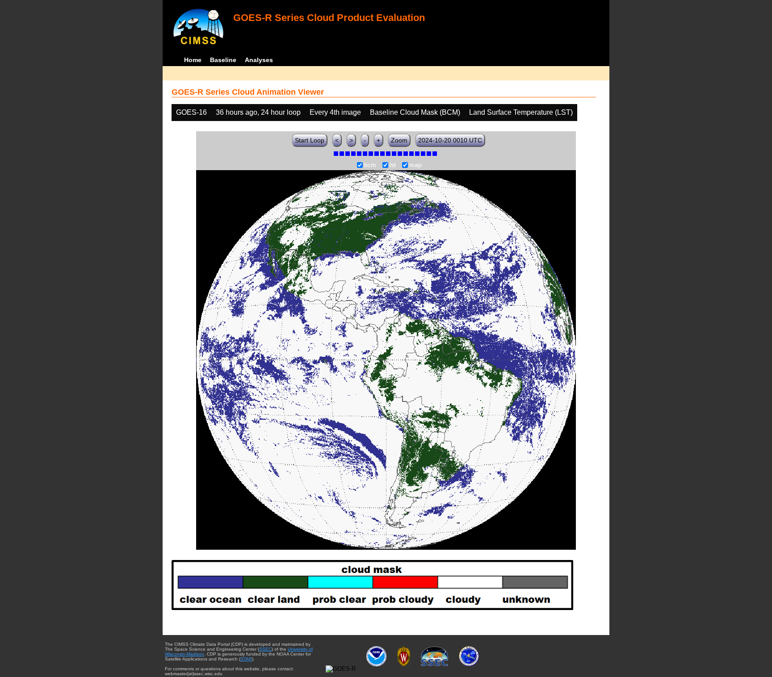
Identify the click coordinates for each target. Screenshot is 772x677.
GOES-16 (191, 112)
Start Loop (309, 140)
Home (192, 59)
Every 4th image (335, 112)
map (415, 165)
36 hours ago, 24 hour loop (258, 112)
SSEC (265, 649)
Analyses (259, 59)
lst (393, 165)
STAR (246, 658)
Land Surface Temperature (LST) (521, 112)
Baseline (223, 59)
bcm (370, 165)
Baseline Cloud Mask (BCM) (415, 112)
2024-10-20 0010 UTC (450, 140)
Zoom (399, 140)
